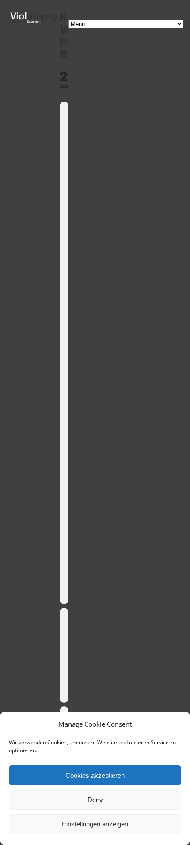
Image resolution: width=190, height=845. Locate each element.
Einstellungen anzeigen (95, 824)
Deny (95, 799)
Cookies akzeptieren (95, 775)
